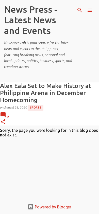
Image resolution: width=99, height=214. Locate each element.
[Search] (80, 10)
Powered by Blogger (52, 207)
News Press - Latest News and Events (30, 20)
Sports (35, 107)
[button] (3, 122)
